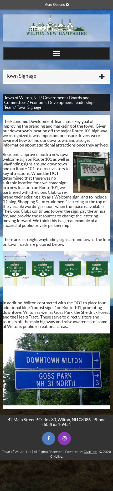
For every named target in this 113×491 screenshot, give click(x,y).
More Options (59, 5)
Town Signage (21, 76)
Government (54, 97)
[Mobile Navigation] (56, 53)
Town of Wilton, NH (22, 97)
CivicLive (90, 452)
